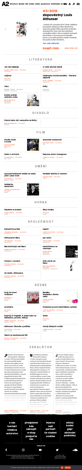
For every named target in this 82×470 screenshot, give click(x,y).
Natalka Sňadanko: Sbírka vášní (50, 294)
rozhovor (7, 339)
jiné (9, 159)
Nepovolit (67, 467)
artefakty (8, 307)
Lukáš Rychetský (49, 232)
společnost (45, 4)
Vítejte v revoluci (12, 261)
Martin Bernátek (10, 123)
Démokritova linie (12, 229)
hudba (31, 4)
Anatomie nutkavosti (52, 140)
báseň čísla (46, 71)
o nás (12, 422)
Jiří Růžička (8, 241)
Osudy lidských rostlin (53, 326)
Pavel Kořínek (48, 81)
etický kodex (70, 424)
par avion (47, 238)
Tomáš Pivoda (48, 329)
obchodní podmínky (70, 434)
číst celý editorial (51, 43)
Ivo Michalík (9, 157)
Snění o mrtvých (11, 154)
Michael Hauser (10, 276)
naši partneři (50, 428)
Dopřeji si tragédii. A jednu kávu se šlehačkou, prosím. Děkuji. (20, 317)
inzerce (50, 422)
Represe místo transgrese (54, 154)
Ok (62, 467)
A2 (5, 4)
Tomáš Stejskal (49, 157)
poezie (6, 322)
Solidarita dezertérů (8, 185)
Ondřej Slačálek (10, 249)
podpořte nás (31, 438)
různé (6, 300)
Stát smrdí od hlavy (49, 262)
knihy (45, 86)
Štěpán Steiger (10, 264)
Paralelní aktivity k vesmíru (55, 174)
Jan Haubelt (8, 179)
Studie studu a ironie (10, 141)
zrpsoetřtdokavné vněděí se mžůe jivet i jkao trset (20, 175)
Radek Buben (47, 241)
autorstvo (12, 433)
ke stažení (51, 432)
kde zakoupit (31, 428)
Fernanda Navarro (11, 232)
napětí (46, 229)
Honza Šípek (47, 251)
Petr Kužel (8, 329)
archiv (63, 4)
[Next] (36, 29)
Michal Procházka (11, 338)
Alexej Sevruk (48, 299)
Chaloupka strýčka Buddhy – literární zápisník (59, 77)
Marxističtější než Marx (15, 246)
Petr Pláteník (9, 145)
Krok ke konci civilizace (10, 293)
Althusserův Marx (12, 238)
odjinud (7, 76)
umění (37, 4)
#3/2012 (50, 11)
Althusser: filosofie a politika (17, 326)
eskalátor (7, 412)
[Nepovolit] (80, 467)
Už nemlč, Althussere (13, 273)
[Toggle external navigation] (78, 4)
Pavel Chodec (35, 411)
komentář (46, 269)
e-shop (31, 432)
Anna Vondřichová (11, 411)
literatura (14, 4)
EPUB (72, 48)
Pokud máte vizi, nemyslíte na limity (20, 120)
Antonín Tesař (48, 143)
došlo (45, 316)
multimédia (55, 4)
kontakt (12, 426)
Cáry (6, 86)
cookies (50, 436)
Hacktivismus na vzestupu (50, 247)
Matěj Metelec (9, 100)
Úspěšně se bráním (12, 210)
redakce (12, 429)
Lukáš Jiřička (9, 213)
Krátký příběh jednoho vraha (10, 96)
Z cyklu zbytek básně (52, 67)
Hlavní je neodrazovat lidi (15, 335)
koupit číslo (51, 48)
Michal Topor (9, 89)
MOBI (67, 48)
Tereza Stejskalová (11, 189)
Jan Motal (8, 297)
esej (44, 311)
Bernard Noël (48, 70)
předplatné (31, 422)
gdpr (70, 429)
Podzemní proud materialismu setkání (60, 307)
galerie (6, 180)
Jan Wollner (47, 177)
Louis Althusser (49, 310)
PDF (76, 48)
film (26, 4)
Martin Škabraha (49, 266)
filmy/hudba (48, 210)
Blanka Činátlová (11, 70)
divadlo (21, 4)
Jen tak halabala (11, 67)
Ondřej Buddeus (10, 321)
